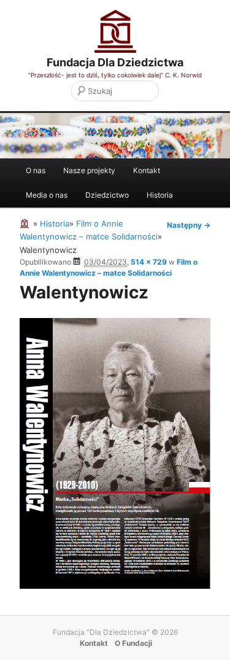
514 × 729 (149, 261)
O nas (35, 170)
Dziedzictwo (107, 195)
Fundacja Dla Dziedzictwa (115, 62)
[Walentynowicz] (115, 586)
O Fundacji (133, 643)
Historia (160, 195)
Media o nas (46, 195)
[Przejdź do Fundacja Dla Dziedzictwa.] (26, 223)
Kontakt (146, 170)
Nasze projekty (89, 170)
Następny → (188, 225)
